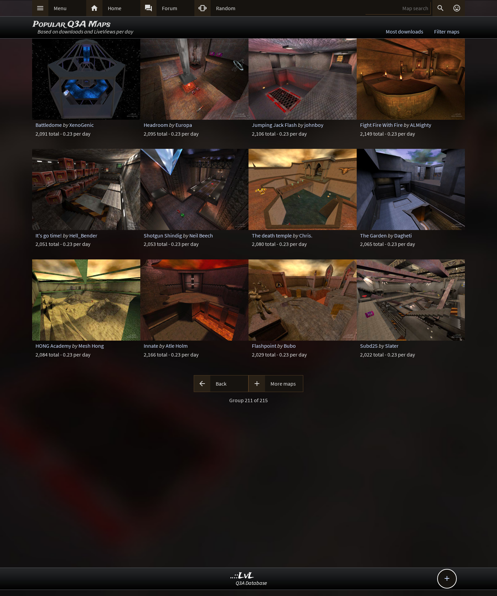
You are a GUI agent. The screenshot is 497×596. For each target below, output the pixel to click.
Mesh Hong (91, 345)
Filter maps (446, 31)
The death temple (272, 235)
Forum (169, 8)
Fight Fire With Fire (381, 124)
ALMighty (420, 124)
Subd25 (369, 345)
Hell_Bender (83, 235)
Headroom (156, 124)
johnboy (313, 124)
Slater (392, 345)
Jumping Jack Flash (274, 124)
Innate (151, 345)
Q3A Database (251, 582)
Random (225, 8)
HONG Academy (53, 345)
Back (221, 383)
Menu (60, 8)
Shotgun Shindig (163, 235)
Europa (183, 124)
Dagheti (403, 235)
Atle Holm (177, 345)
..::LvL (242, 576)
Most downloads (404, 31)
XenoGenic (81, 124)
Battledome (49, 124)
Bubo (290, 345)
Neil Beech (201, 235)
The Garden (373, 235)
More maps (283, 383)
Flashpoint (264, 345)
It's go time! (49, 235)
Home (114, 8)
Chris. (305, 235)
